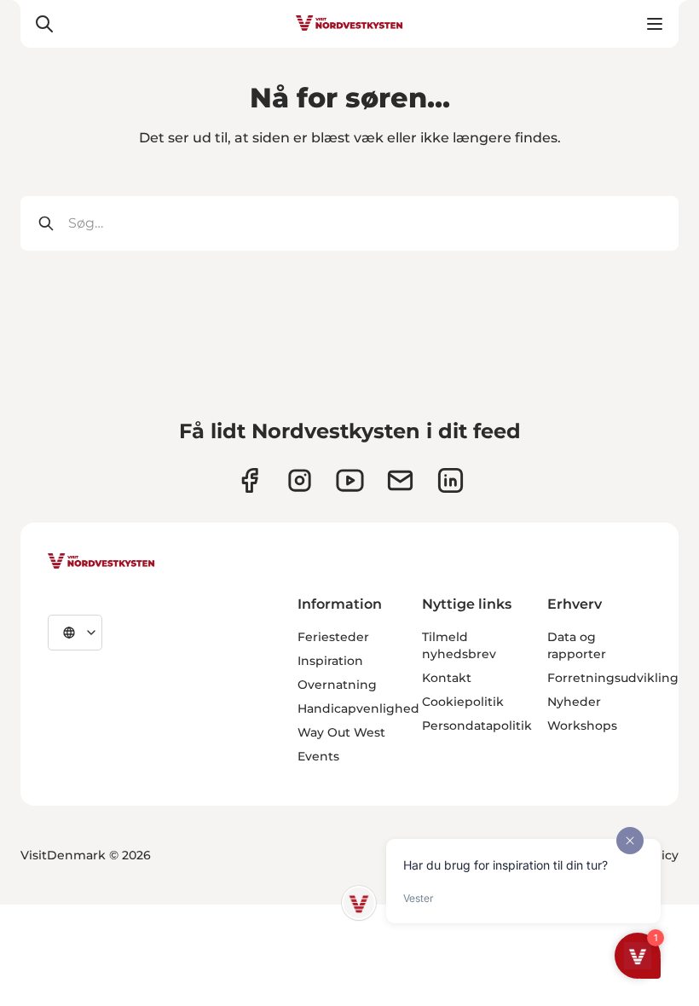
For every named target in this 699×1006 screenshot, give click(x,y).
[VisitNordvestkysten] (101, 561)
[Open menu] (655, 24)
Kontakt (446, 677)
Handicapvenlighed (358, 708)
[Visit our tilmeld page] (400, 480)
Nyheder (574, 701)
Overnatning (337, 684)
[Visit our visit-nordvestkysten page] (450, 480)
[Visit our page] (249, 480)
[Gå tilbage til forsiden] (349, 23)
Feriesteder (333, 637)
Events (318, 756)
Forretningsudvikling (613, 677)
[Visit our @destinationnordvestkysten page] (350, 480)
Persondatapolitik (477, 725)
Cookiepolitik (463, 701)
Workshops (582, 725)
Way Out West (341, 732)
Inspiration (330, 660)
